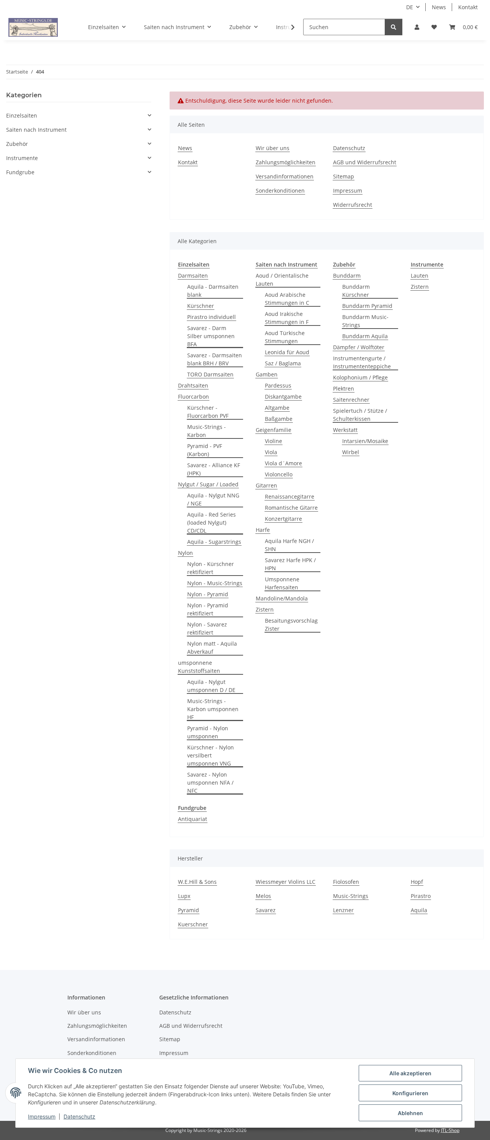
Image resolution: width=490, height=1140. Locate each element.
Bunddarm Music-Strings (365, 321)
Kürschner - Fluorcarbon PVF (208, 411)
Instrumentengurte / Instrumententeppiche (362, 362)
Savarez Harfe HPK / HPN (290, 564)
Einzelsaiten (21, 115)
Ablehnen (410, 1113)
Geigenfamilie (273, 429)
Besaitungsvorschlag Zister (291, 624)
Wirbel (350, 452)
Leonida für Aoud (287, 352)
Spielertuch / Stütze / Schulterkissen (360, 414)
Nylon (185, 552)
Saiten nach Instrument (36, 129)
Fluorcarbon (193, 396)
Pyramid (188, 910)
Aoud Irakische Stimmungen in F (287, 317)
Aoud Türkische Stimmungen (285, 337)
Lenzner (343, 910)
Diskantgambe (283, 396)
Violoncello (278, 474)
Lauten (419, 275)
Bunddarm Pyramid (367, 305)
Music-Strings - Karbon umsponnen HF (212, 709)
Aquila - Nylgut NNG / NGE (213, 499)
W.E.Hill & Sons (197, 881)
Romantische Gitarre (291, 507)
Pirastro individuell (211, 317)
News (439, 7)
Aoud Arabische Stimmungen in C (287, 298)
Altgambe (277, 407)
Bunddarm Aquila (365, 336)
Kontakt (468, 7)
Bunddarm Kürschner (356, 290)
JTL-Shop (450, 1130)
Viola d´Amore (283, 463)
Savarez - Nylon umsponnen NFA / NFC (210, 782)
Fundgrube (20, 172)
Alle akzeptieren (410, 1073)
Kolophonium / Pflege (360, 377)
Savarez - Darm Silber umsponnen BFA (211, 336)
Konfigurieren (410, 1093)
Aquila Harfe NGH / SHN (289, 545)
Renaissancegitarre (289, 496)
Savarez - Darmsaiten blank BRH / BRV (214, 359)
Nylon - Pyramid (207, 594)
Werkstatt (345, 429)
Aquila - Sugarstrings (214, 541)
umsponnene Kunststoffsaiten (199, 666)
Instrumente (22, 158)
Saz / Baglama (283, 363)
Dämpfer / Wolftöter (358, 347)
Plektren (343, 388)
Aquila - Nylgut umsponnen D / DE (211, 685)
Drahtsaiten (193, 385)
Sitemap (343, 176)
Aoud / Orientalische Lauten (282, 279)
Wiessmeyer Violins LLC (285, 881)
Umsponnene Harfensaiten (282, 583)
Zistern (265, 609)
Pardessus (278, 385)
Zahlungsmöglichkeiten (285, 162)
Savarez (266, 910)
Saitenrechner (351, 399)
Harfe (263, 529)
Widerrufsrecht (352, 204)
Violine (273, 441)
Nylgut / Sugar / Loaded (208, 484)
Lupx (184, 896)
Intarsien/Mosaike (365, 441)
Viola (271, 452)
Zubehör (17, 143)
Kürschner (200, 305)
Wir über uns (272, 148)
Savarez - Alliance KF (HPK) (213, 469)
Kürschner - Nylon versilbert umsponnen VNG (210, 755)
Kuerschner (193, 924)
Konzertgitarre (283, 518)
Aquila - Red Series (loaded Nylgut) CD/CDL (211, 522)
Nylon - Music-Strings (214, 583)
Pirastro (421, 896)
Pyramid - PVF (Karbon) (204, 450)
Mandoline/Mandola (282, 598)
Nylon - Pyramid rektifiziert (207, 609)
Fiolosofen (346, 881)
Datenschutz (79, 1116)
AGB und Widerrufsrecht (364, 162)
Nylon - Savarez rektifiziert (207, 628)
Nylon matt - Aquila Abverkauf (212, 647)
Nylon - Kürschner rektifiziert (210, 568)
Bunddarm (347, 275)
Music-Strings (350, 896)
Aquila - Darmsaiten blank (212, 290)
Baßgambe (278, 418)
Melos (263, 896)
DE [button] (409, 7)
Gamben (267, 374)
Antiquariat (192, 819)
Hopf (417, 881)
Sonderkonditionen (280, 190)
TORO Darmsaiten (210, 374)
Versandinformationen (285, 176)
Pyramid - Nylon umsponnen (207, 732)
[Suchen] (393, 27)
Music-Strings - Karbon (206, 430)
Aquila (419, 910)
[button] (416, 27)
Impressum (42, 1116)
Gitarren (266, 485)
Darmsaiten (193, 275)
